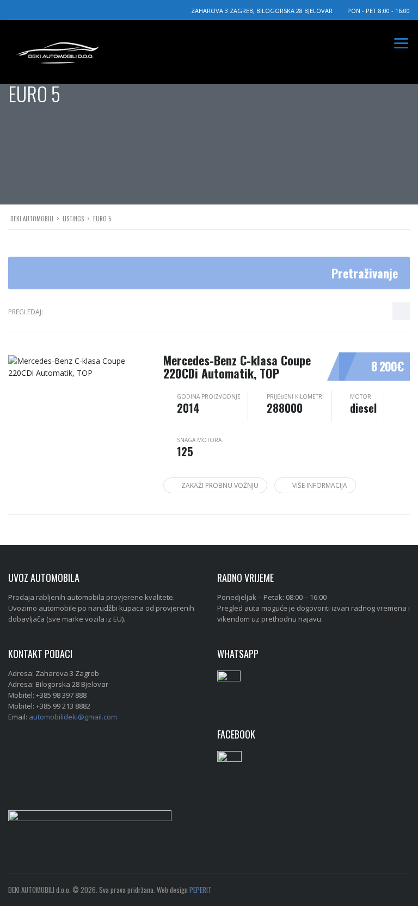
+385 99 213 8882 (63, 706)
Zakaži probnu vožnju (220, 485)
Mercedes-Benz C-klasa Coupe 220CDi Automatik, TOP (237, 366)
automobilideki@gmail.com (73, 717)
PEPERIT (200, 889)
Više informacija (319, 485)
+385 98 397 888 (61, 695)
